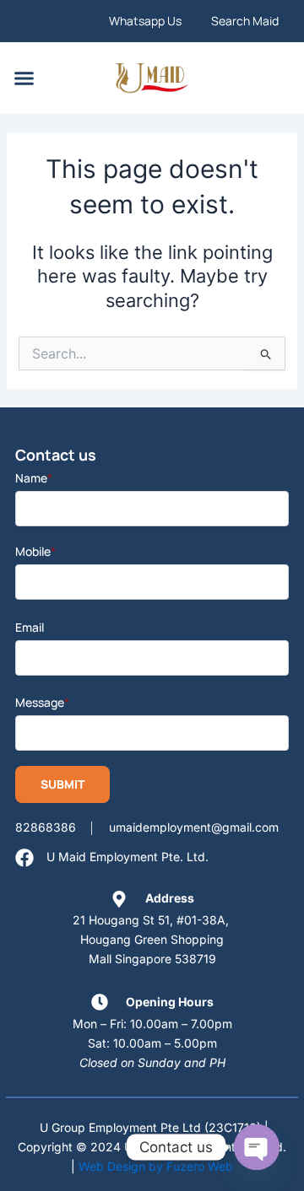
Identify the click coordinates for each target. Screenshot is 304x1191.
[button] (24, 78)
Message (42, 702)
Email (29, 627)
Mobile (35, 551)
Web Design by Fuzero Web (156, 1166)
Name (33, 478)
